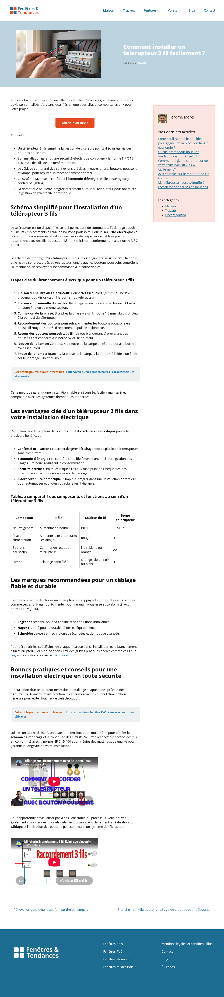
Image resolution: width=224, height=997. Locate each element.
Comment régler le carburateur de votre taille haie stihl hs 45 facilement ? (183, 164)
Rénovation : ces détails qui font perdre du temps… (51, 909)
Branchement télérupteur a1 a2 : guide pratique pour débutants (164, 909)
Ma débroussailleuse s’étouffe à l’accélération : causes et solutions (183, 184)
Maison (170, 206)
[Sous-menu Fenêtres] (158, 10)
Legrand (16, 655)
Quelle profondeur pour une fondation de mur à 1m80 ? (178, 154)
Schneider (61, 655)
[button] (74, 123)
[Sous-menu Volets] (179, 10)
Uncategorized (175, 215)
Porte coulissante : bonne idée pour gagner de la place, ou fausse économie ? (183, 143)
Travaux (142, 63)
